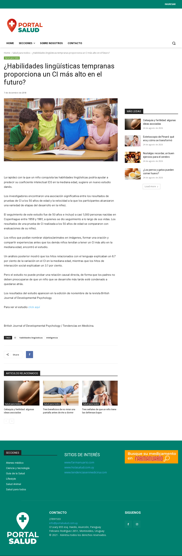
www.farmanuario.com (79, 462)
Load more (150, 186)
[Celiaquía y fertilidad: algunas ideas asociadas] (21, 393)
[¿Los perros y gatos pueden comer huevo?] (133, 173)
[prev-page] (6, 421)
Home (7, 52)
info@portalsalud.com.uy (63, 523)
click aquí (34, 307)
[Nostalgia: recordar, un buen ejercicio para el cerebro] (133, 157)
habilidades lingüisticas (31, 337)
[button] (174, 43)
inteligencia (52, 337)
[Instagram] (136, 524)
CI (15, 337)
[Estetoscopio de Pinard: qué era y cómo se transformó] (133, 140)
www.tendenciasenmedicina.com (85, 472)
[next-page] (12, 421)
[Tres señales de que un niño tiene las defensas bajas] (100, 393)
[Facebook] (29, 354)
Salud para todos (21, 52)
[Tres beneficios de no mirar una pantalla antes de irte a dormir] (61, 393)
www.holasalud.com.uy (79, 467)
